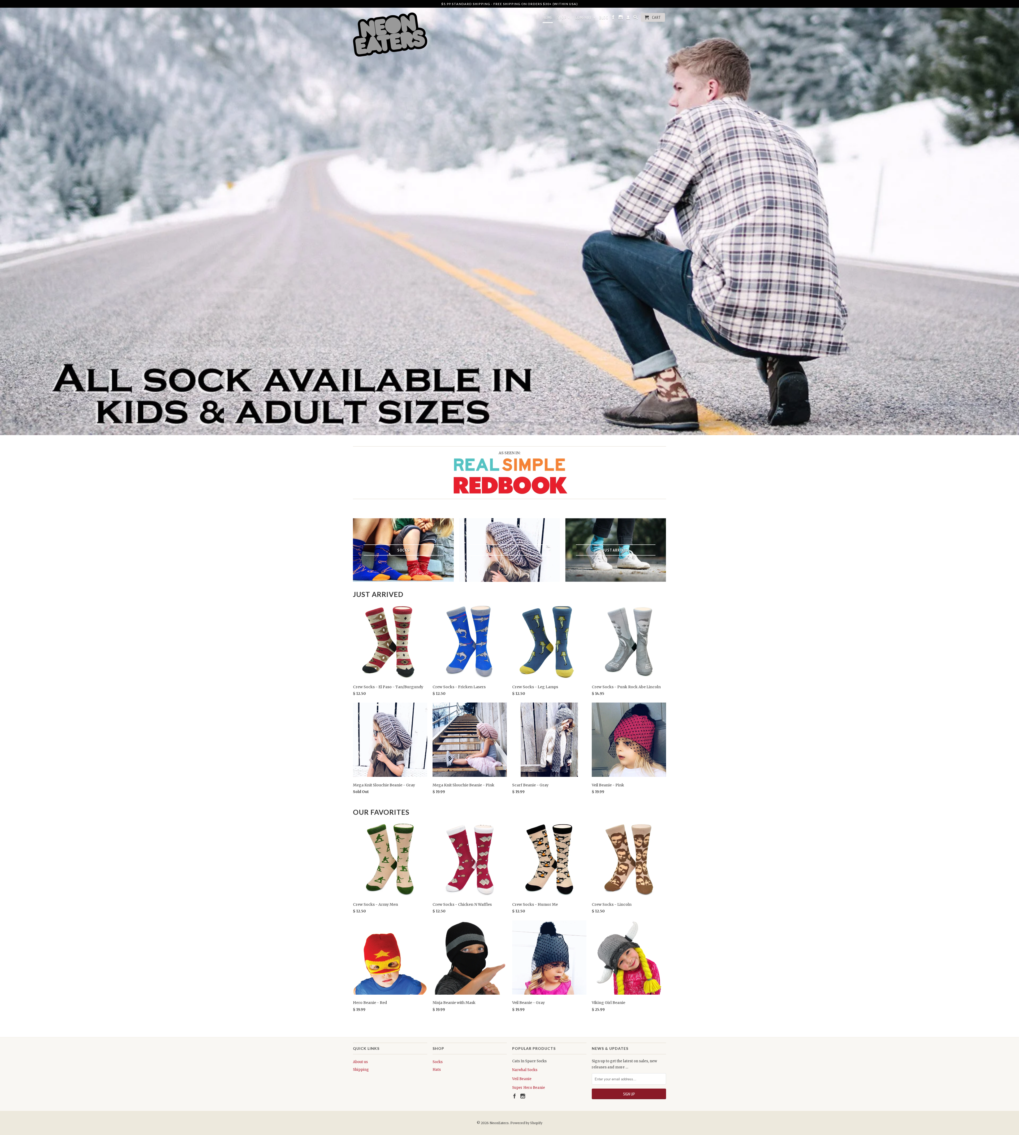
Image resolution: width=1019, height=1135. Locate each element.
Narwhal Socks (524, 1070)
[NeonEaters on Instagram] (621, 18)
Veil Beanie (522, 1079)
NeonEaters (499, 1123)
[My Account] (628, 18)
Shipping (361, 1069)
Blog (603, 17)
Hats (437, 1069)
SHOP (563, 17)
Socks (438, 1062)
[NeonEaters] (390, 34)
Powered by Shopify (526, 1123)
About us (360, 1062)
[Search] (635, 18)
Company (585, 17)
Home (548, 17)
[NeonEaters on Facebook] (613, 18)
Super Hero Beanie (528, 1087)
